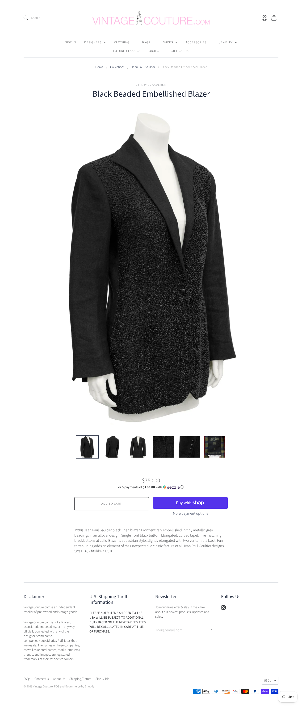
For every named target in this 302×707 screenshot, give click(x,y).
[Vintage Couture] (151, 18)
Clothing (122, 42)
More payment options (190, 513)
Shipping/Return (80, 679)
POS (56, 686)
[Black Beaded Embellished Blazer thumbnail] (87, 447)
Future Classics (127, 51)
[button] (151, 487)
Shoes (168, 42)
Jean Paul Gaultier (143, 67)
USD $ (268, 680)
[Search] (26, 18)
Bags (146, 42)
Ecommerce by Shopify (79, 686)
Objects (156, 51)
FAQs (27, 679)
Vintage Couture (43, 686)
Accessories (196, 42)
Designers (93, 42)
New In (70, 42)
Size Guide (102, 679)
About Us (59, 679)
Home (99, 67)
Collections (117, 67)
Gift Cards (180, 51)
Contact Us (41, 679)
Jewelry (226, 42)
